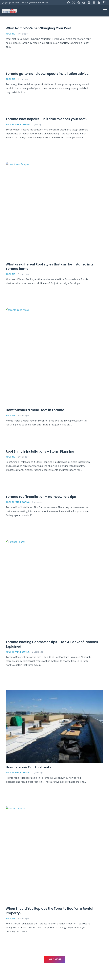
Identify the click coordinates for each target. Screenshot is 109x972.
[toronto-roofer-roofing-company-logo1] (9, 11)
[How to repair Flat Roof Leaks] (54, 726)
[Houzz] (99, 2)
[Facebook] (68, 2)
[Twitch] (104, 2)
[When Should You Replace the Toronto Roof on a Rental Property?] (54, 855)
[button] (105, 11)
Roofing (10, 33)
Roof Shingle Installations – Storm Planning (40, 451)
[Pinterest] (78, 2)
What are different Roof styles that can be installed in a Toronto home (49, 266)
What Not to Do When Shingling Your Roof (38, 28)
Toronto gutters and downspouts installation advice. (47, 73)
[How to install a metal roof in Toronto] (54, 357)
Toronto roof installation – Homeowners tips (41, 496)
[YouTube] (83, 2)
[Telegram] (88, 2)
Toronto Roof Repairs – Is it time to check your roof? (46, 119)
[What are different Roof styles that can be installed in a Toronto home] (54, 211)
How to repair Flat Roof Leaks (29, 767)
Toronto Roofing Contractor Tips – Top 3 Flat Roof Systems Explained (52, 644)
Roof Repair (12, 124)
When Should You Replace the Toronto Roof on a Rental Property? (49, 910)
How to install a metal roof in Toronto (35, 410)
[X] (73, 2)
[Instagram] (94, 2)
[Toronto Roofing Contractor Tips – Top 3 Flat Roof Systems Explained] (54, 589)
